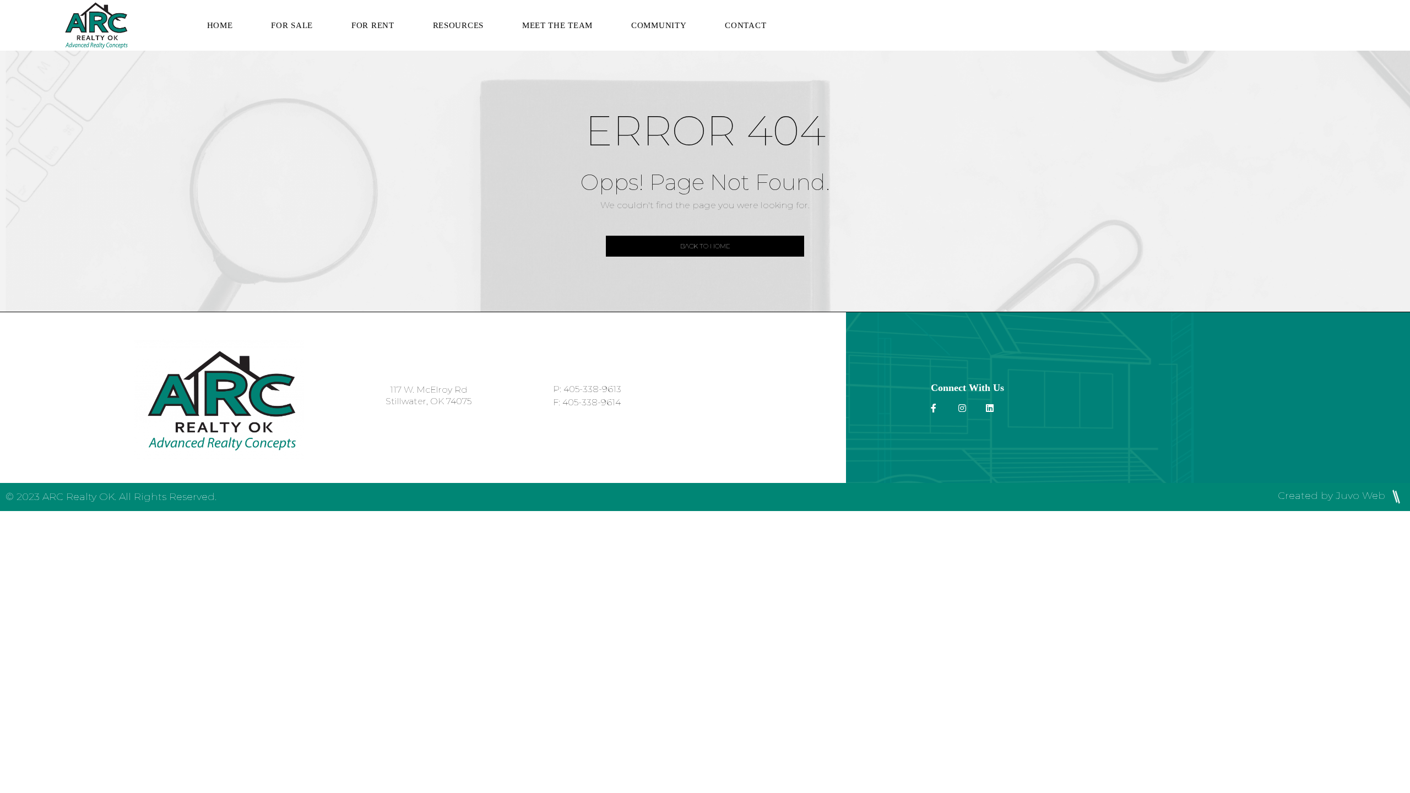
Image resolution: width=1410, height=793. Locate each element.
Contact (745, 25)
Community (658, 25)
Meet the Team (557, 25)
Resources (458, 25)
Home (220, 25)
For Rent (372, 25)
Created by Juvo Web (1333, 496)
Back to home (705, 246)
